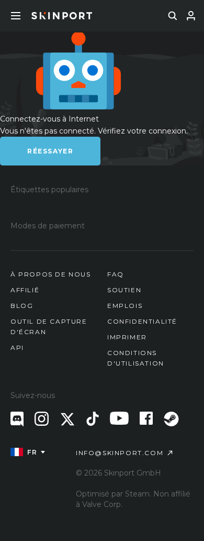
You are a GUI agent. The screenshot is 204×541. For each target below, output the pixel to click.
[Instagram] (42, 419)
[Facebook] (146, 418)
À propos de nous (50, 274)
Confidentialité (142, 321)
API (17, 347)
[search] (172, 15)
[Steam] (171, 419)
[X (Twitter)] (67, 419)
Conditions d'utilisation (135, 358)
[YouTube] (119, 418)
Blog (21, 306)
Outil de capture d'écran (48, 326)
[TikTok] (92, 419)
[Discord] (17, 419)
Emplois (124, 306)
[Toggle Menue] (15, 15)
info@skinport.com (119, 453)
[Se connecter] (191, 16)
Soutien (124, 290)
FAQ (115, 274)
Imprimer (127, 337)
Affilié (24, 290)
